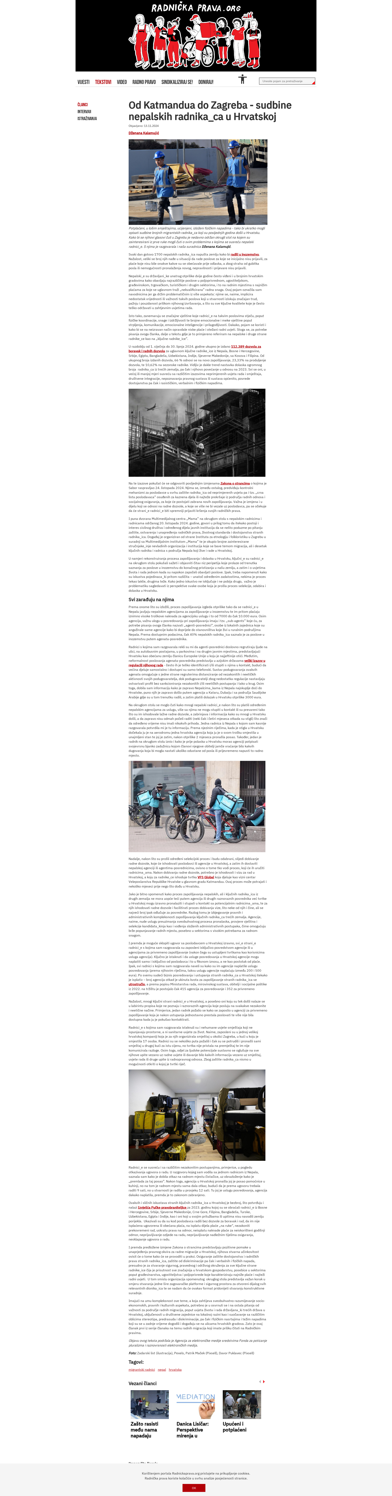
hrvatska (175, 1370)
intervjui (84, 111)
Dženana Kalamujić (144, 133)
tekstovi (103, 82)
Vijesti (83, 82)
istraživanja (87, 118)
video (122, 82)
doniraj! (205, 82)
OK (194, 1488)
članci (83, 104)
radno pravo (144, 82)
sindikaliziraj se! (177, 82)
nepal (162, 1370)
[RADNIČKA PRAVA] (196, 35)
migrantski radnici (142, 1370)
